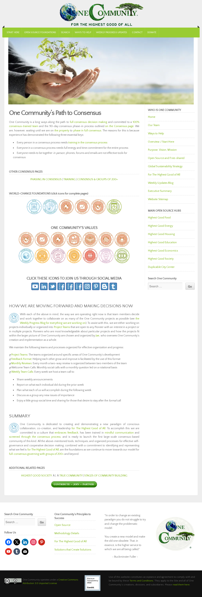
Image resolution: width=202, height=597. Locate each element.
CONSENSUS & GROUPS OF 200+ (97, 179)
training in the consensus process (87, 142)
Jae (97, 335)
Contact (137, 32)
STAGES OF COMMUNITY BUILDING (105, 475)
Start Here (13, 32)
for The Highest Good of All (88, 428)
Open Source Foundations (40, 32)
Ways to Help (83, 32)
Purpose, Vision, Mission (162, 149)
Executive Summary (160, 191)
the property (61, 130)
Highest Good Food (159, 217)
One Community (101, 14)
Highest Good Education (162, 242)
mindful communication (119, 432)
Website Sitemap (158, 199)
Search (65, 32)
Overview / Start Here (161, 141)
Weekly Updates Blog (160, 183)
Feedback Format (21, 359)
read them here (181, 584)
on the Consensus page (119, 126)
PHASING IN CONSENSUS (46, 179)
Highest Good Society (161, 258)
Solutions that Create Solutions (72, 549)
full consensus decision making (88, 122)
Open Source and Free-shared (166, 158)
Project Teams (62, 327)
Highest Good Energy (160, 225)
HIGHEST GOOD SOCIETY (36, 475)
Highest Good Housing (161, 234)
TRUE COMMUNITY (70, 475)
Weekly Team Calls (22, 371)
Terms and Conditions (141, 580)
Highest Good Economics (163, 250)
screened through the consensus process (35, 436)
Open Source (62, 525)
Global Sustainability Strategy (165, 166)
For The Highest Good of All (164, 174)
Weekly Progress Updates (111, 32)
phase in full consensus (87, 130)
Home (151, 117)
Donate (151, 32)
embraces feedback (66, 432)
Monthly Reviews (21, 363)
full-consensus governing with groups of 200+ (36, 454)
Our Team (154, 125)
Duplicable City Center (161, 267)
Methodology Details (66, 533)
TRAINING (69, 179)
